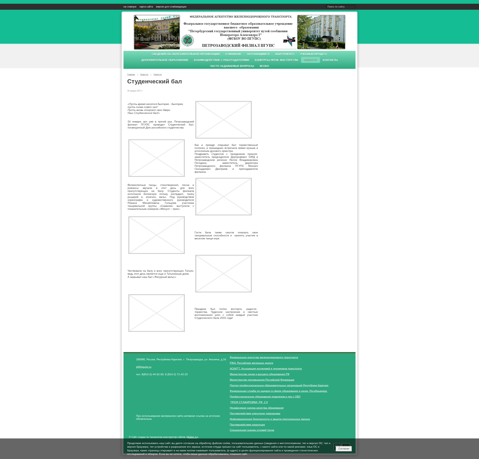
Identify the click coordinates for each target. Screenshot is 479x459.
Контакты (330, 60)
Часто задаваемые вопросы (232, 66)
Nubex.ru (192, 437)
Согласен (343, 448)
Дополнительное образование (164, 60)
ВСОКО (264, 66)
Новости (310, 60)
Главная (131, 74)
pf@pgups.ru (143, 366)
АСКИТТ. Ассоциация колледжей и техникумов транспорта (266, 368)
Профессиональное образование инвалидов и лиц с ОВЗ (265, 396)
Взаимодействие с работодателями (221, 60)
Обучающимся (258, 54)
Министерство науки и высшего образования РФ (259, 374)
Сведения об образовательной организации (186, 54)
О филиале (233, 54)
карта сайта (146, 6)
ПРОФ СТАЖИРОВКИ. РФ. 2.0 (249, 402)
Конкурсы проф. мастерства (276, 60)
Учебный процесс (313, 54)
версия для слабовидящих (171, 6)
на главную (129, 6)
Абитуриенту (285, 54)
